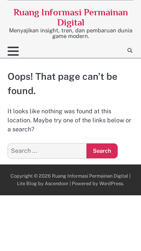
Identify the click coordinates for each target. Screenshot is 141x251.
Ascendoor (56, 183)
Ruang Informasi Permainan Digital (71, 17)
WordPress (111, 183)
